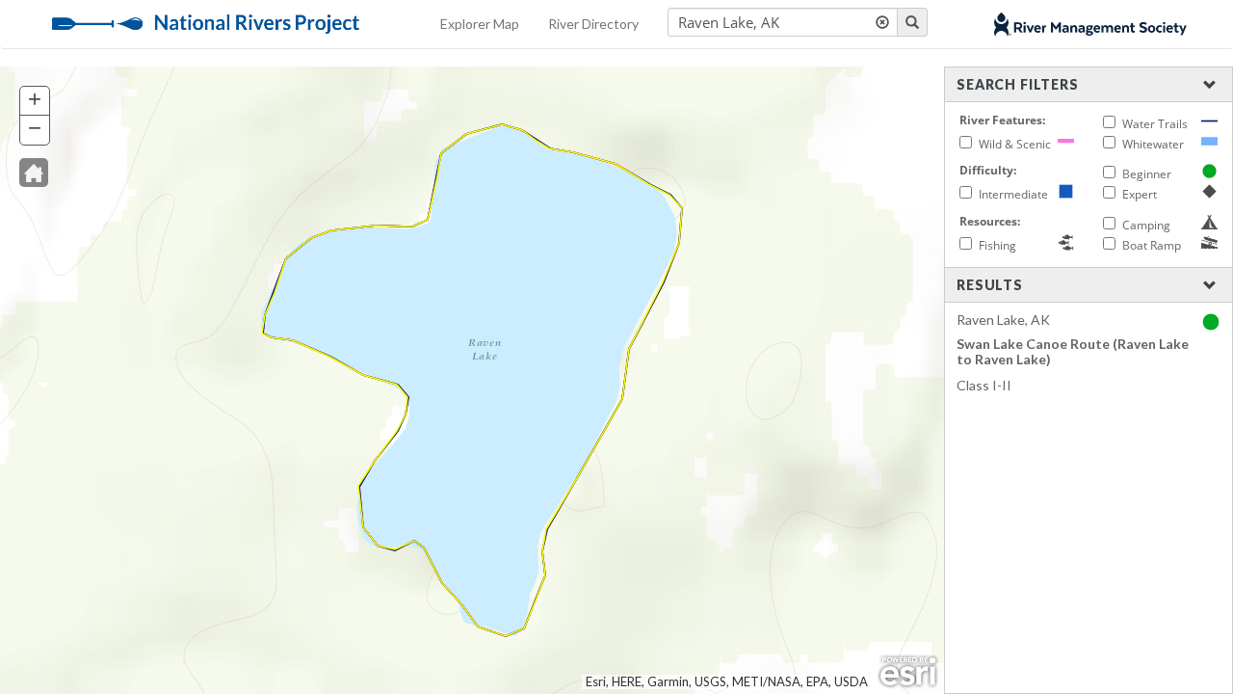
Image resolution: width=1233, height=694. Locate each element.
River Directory (593, 23)
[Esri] (908, 671)
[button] (33, 172)
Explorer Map (479, 23)
